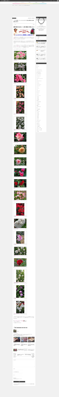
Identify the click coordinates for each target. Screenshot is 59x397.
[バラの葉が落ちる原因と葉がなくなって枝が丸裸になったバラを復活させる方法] (16, 339)
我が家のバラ (38, 100)
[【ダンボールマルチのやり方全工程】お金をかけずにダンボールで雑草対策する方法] (31, 339)
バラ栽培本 (38, 116)
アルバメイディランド (39, 95)
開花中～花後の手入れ (39, 72)
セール (22, 327)
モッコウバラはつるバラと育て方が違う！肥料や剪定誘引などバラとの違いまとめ (43, 43)
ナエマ (37, 89)
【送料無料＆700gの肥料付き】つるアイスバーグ (18, 129)
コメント (14, 326)
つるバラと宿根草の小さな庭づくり (5, 0)
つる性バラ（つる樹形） (39, 127)
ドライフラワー (38, 122)
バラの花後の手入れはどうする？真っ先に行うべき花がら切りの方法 (43, 55)
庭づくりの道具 (38, 121)
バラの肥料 (38, 115)
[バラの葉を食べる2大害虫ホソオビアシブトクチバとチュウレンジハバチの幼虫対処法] (24, 339)
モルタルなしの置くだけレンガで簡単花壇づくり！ (43, 50)
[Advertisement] (29, 11)
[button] (57, 0)
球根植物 (37, 110)
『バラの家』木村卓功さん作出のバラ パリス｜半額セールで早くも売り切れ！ (20, 350)
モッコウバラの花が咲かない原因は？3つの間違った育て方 (43, 58)
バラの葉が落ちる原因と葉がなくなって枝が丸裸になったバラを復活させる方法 (16, 345)
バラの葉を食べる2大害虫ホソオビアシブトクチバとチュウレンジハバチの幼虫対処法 (24, 345)
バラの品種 (38, 131)
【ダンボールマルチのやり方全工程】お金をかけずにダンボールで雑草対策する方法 (31, 345)
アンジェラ (38, 94)
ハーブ (37, 68)
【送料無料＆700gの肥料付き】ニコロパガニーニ (18, 187)
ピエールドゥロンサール (39, 84)
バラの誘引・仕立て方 (39, 106)
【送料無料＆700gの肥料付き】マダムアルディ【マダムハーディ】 (19, 228)
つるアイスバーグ (38, 90)
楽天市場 (26, 327)
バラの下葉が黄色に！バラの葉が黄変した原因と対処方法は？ (43, 47)
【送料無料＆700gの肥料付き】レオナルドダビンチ (18, 82)
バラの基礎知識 (38, 126)
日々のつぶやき (38, 111)
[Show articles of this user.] (14, 331)
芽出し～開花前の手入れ (39, 73)
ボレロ (37, 79)
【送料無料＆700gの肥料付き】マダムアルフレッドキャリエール (19, 282)
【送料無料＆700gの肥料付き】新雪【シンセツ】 (18, 255)
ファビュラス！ (38, 83)
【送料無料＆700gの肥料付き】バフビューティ (18, 154)
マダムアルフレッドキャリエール (40, 78)
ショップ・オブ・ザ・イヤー (19, 327)
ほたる (41, 24)
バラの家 (24, 327)
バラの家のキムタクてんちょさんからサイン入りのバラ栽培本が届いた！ (31, 350)
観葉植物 (37, 105)
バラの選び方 (38, 99)
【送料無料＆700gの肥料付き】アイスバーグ (17, 313)
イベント (15, 327)
